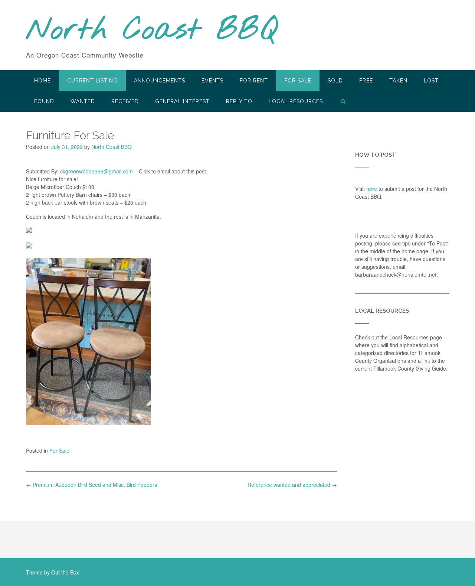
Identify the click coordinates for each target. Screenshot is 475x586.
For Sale (297, 81)
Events (212, 81)
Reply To (239, 101)
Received (125, 101)
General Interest (182, 101)
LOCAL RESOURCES (296, 101)
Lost (431, 81)
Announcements (159, 81)
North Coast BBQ (151, 31)
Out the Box (65, 572)
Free (366, 81)
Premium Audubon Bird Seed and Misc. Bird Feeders (91, 484)
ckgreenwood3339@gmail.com (96, 171)
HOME (42, 81)
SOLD (335, 81)
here (371, 188)
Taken (398, 81)
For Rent (254, 81)
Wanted (83, 101)
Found (44, 101)
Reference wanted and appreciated (292, 484)
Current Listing (92, 81)
